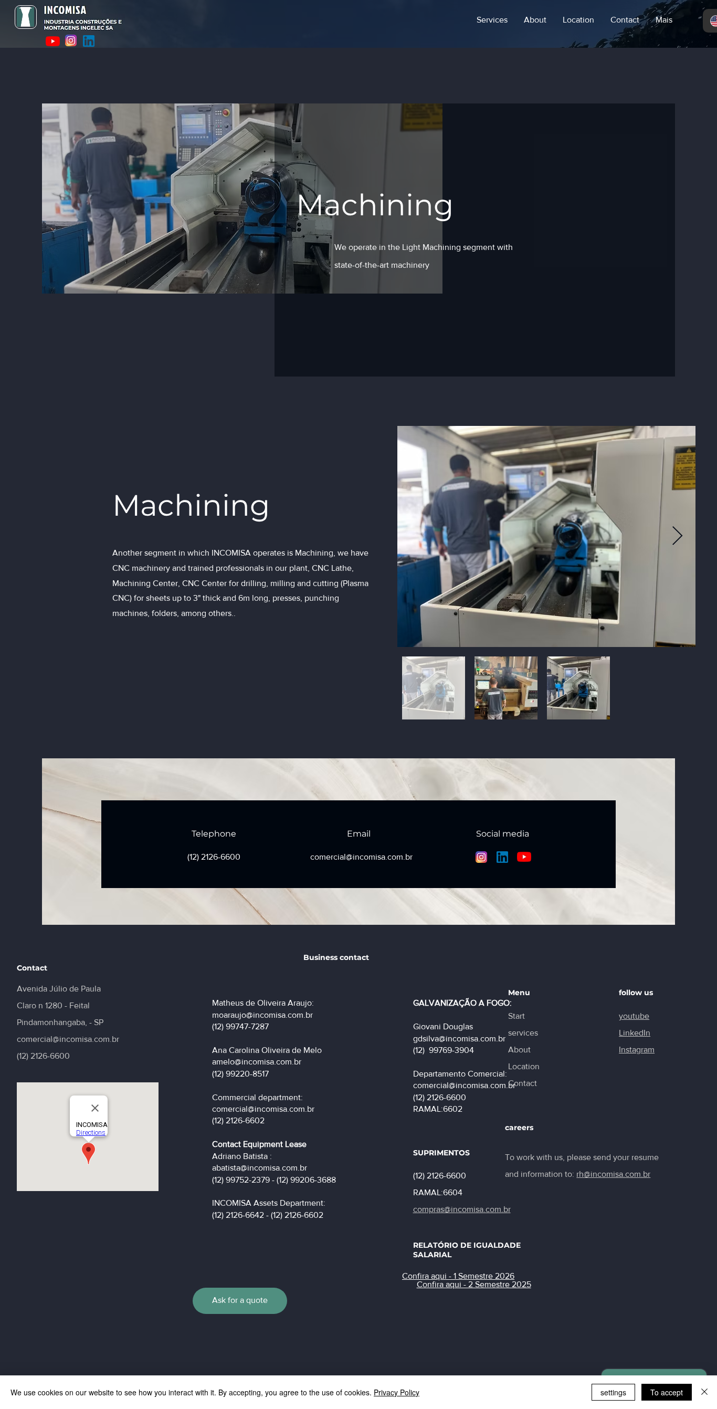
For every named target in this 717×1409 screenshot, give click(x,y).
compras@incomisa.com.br (462, 1209)
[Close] (704, 1392)
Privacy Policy (396, 1392)
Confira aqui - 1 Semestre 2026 (458, 1275)
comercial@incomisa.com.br (68, 1039)
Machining (375, 205)
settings (613, 1392)
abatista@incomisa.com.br (259, 1167)
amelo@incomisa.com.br (256, 1061)
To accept (666, 1392)
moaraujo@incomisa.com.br (262, 1014)
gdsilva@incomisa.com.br (459, 1038)
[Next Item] (677, 536)
